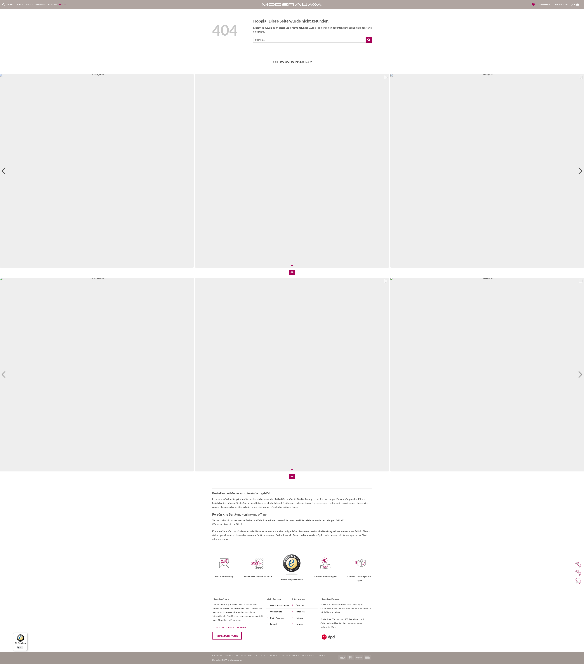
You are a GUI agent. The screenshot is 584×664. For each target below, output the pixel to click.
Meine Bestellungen (279, 605)
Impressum (240, 655)
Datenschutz (261, 655)
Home (10, 4)
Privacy (299, 618)
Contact (228, 655)
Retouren (300, 611)
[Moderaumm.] (292, 4)
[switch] (20, 647)
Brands (39, 4)
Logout (273, 624)
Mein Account (277, 618)
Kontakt (299, 624)
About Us (217, 655)
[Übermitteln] (369, 40)
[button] (545, 4)
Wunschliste (276, 611)
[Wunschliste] (533, 4)
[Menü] (25, 634)
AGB (250, 655)
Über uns (300, 605)
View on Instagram (292, 272)
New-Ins (52, 4)
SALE (61, 4)
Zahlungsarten (290, 655)
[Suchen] (3, 4)
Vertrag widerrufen (227, 635)
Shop (28, 4)
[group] (97, 171)
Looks (18, 4)
